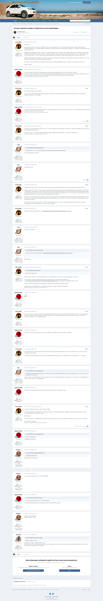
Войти (69, 570)
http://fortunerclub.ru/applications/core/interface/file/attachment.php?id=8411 (42, 280)
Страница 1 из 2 (26, 37)
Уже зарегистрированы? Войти (74, 2)
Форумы (15, 20)
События (29, 20)
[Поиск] (89, 21)
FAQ (20, 20)
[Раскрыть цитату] (26, 147)
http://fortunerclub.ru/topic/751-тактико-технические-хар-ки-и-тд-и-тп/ (56, 211)
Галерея (24, 20)
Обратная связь (48, 596)
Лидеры (50, 20)
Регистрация (86, 2)
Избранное (56, 20)
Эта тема (84, 20)
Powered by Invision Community (51, 599)
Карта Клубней (36, 20)
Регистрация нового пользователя (33, 570)
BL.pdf (25, 296)
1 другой (84, 426)
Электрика (27, 32)
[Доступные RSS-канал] (89, 589)
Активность (43, 20)
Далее (18, 37)
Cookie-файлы (55, 596)
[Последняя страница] (21, 37)
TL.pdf (31, 167)
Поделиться (76, 32)
